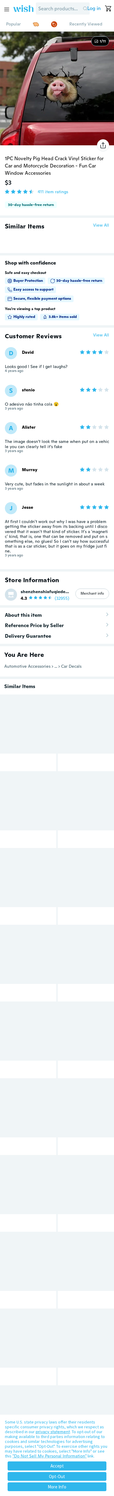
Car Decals (71, 666)
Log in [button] (94, 8)
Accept (57, 1466)
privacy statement (53, 1431)
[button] (85, 8)
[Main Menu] (6, 9)
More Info (57, 1487)
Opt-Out (57, 1476)
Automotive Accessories (27, 666)
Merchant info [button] (92, 593)
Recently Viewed (85, 24)
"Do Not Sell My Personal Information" (49, 1456)
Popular (13, 24)
